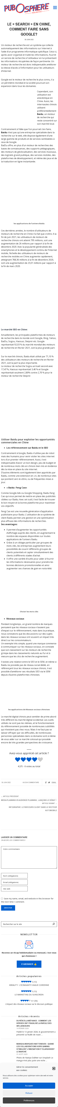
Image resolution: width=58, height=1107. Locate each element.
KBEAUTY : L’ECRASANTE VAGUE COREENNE (29, 985)
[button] (53, 1068)
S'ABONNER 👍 (29, 964)
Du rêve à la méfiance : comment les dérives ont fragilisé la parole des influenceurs (34, 1023)
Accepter (29, 1086)
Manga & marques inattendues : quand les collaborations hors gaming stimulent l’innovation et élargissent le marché (35, 1047)
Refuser (29, 1093)
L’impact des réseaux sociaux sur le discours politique (29, 1004)
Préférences (29, 1100)
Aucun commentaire (31, 782)
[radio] (17, 760)
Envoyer (8, 908)
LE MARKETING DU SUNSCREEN (29, 994)
